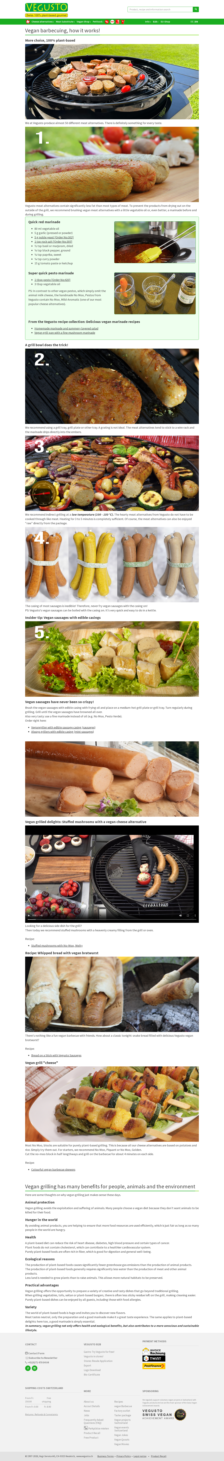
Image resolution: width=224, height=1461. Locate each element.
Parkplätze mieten (98, 1428)
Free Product (91, 1437)
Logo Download (92, 1370)
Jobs (86, 1415)
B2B (155, 21)
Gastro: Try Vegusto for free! (99, 1352)
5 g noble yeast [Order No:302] (54, 237)
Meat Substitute (64, 21)
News (87, 1410)
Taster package (122, 1415)
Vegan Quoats (121, 1439)
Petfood (97, 21)
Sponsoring (150, 1391)
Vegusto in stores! (93, 1356)
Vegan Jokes (121, 1435)
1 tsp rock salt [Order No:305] (53, 241)
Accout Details (92, 1406)
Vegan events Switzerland (121, 1429)
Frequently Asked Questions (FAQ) (93, 1421)
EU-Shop (165, 21)
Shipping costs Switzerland (44, 1388)
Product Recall (92, 1433)
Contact (31, 1344)
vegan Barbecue (123, 1406)
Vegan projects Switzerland (122, 1421)
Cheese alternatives (42, 21)
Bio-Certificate (92, 1374)
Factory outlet (122, 1410)
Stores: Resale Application (98, 1361)
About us (89, 1401)
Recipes (118, 1401)
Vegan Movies (121, 1444)
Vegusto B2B (92, 1344)
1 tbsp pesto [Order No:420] (52, 280)
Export (87, 1365)
